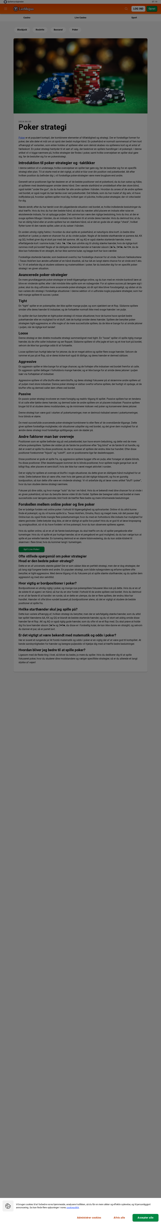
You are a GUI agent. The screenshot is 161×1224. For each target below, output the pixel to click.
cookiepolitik (73, 1207)
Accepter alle (145, 1217)
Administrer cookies (89, 1217)
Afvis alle (119, 1217)
